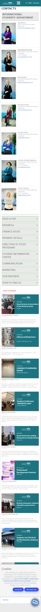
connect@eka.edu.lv (25, 110)
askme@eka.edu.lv (24, 195)
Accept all (18, 589)
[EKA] (8, 3)
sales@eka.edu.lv (24, 138)
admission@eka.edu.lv (25, 82)
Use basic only (31, 589)
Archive (6, 600)
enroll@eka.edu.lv (24, 167)
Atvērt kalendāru (9, 291)
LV (26, 3)
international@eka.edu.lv (26, 28)
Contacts (36, 3)
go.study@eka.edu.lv (25, 57)
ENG (30, 3)
